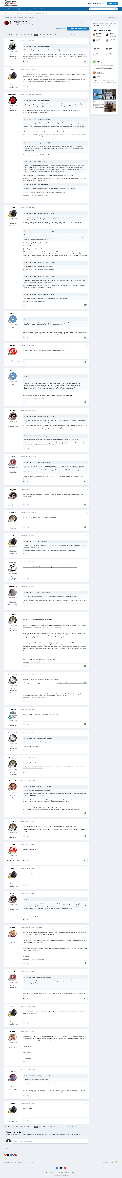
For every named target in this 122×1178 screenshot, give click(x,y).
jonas (13, 70)
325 (25, 34)
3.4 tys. (13, 601)
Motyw (53, 1172)
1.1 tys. (13, 942)
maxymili (98, 33)
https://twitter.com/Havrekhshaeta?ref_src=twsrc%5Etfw (72, 683)
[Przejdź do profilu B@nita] (13, 351)
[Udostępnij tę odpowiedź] (87, 40)
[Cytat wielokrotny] (24, 61)
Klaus (13, 456)
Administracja (28, 13)
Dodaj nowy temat (60, 28)
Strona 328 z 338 (70, 34)
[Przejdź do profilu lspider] (6, 23)
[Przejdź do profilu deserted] (13, 568)
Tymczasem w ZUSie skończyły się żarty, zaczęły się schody (39, 873)
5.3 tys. (13, 84)
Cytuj (27, 61)
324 (21, 34)
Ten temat (109, 8)
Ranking (36, 8)
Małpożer (12, 512)
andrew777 (12, 94)
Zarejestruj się (112, 3)
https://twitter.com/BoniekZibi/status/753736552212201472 (38, 619)
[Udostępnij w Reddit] (5, 1155)
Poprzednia (11, 34)
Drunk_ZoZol (12, 674)
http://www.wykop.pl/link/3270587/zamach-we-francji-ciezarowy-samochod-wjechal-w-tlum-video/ (50, 567)
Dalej (59, 34)
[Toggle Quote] (25, 46)
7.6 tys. (13, 425)
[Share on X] (8, 1155)
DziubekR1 (12, 781)
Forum (6, 13)
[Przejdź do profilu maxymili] (94, 34)
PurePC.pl (8, 8)
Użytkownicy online (40, 13)
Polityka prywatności (63, 1172)
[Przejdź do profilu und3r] (94, 40)
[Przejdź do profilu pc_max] (13, 933)
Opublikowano (28, 40)
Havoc (12, 40)
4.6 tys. (13, 795)
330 (44, 34)
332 (51, 34)
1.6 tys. (13, 688)
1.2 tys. (13, 576)
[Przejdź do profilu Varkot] (13, 319)
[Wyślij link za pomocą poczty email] (13, 1155)
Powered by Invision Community (61, 1175)
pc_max (13, 928)
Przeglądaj (17, 8)
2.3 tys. (13, 527)
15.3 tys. (13, 471)
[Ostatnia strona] (63, 35)
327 (32, 34)
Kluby (12, 13)
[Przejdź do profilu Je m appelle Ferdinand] (13, 1077)
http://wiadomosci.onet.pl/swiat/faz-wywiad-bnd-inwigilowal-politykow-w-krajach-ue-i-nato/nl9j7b (49, 395)
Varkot (12, 313)
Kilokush (12, 709)
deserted (12, 562)
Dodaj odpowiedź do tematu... (23, 1141)
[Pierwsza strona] (5, 35)
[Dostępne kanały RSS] (116, 1162)
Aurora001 (13, 586)
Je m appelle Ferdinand (12, 1071)
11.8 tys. (13, 108)
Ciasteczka (73, 1172)
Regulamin (19, 13)
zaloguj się (59, 1134)
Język (47, 1172)
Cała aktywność (27, 8)
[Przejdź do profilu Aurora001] (13, 592)
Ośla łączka (32, 24)
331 (47, 34)
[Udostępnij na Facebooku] (11, 1155)
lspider (15, 24)
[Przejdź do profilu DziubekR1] (13, 786)
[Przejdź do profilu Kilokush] (13, 715)
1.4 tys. (13, 360)
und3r (98, 39)
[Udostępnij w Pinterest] (16, 1155)
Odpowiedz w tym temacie (78, 28)
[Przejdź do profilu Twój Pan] (13, 416)
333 (55, 34)
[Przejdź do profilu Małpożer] (13, 518)
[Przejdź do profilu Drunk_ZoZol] (13, 680)
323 (17, 34)
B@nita (12, 345)
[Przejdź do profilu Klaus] (13, 462)
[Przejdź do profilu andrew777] (13, 100)
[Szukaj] (116, 8)
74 (13, 327)
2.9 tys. (13, 54)
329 (40, 34)
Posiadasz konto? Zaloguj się (96, 3)
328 (36, 34)
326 (28, 34)
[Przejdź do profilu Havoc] (13, 46)
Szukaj (43, 8)
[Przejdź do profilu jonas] (13, 75)
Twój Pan (12, 410)
